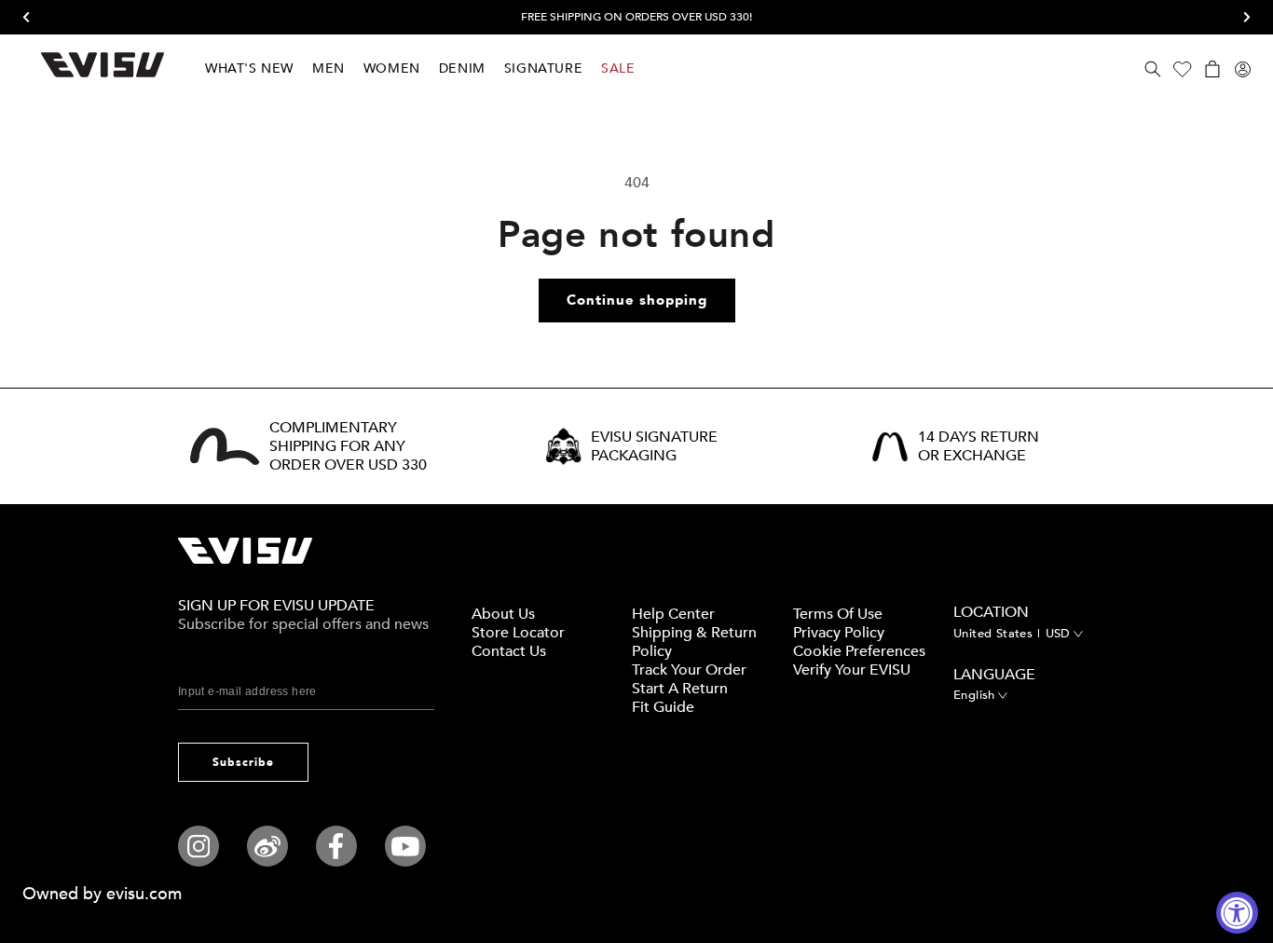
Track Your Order (689, 670)
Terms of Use (838, 614)
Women (391, 68)
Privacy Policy (838, 632)
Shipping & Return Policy (694, 642)
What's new (249, 68)
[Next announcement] (1240, 17)
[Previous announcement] (32, 17)
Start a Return (680, 688)
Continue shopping (637, 300)
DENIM (462, 68)
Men (328, 68)
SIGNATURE (543, 68)
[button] (1153, 69)
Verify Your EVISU (851, 670)
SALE (618, 68)
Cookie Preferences (859, 651)
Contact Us (509, 651)
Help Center (673, 614)
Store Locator (518, 632)
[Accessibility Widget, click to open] (1237, 913)
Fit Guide (663, 707)
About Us (503, 614)
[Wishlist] (1183, 69)
